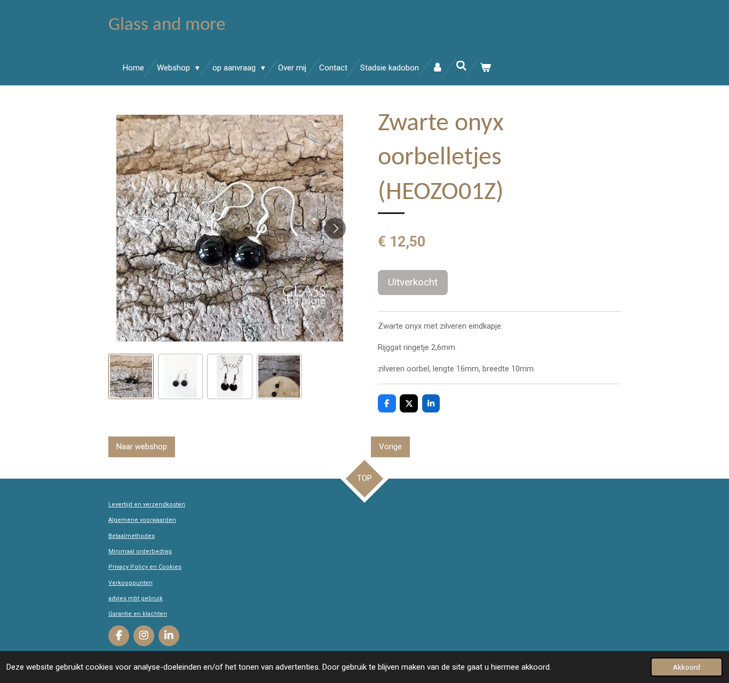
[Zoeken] (461, 66)
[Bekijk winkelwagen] (485, 68)
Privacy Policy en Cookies (144, 566)
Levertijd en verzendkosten (146, 504)
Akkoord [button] (686, 667)
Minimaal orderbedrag (140, 551)
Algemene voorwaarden (142, 520)
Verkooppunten (130, 582)
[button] (131, 376)
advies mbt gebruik (135, 598)
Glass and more (166, 25)
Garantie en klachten (137, 613)
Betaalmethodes (131, 536)
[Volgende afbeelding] (335, 228)
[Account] (437, 68)
